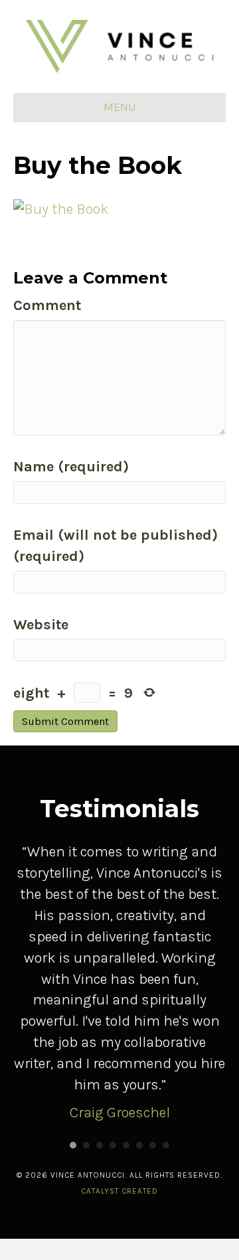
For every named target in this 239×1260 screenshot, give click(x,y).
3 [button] (99, 1145)
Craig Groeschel (120, 1112)
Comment (47, 305)
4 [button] (113, 1145)
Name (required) (71, 466)
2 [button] (86, 1145)
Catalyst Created (119, 1191)
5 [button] (126, 1145)
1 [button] (73, 1145)
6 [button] (139, 1145)
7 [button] (152, 1145)
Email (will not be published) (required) (115, 545)
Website (40, 624)
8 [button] (166, 1145)
